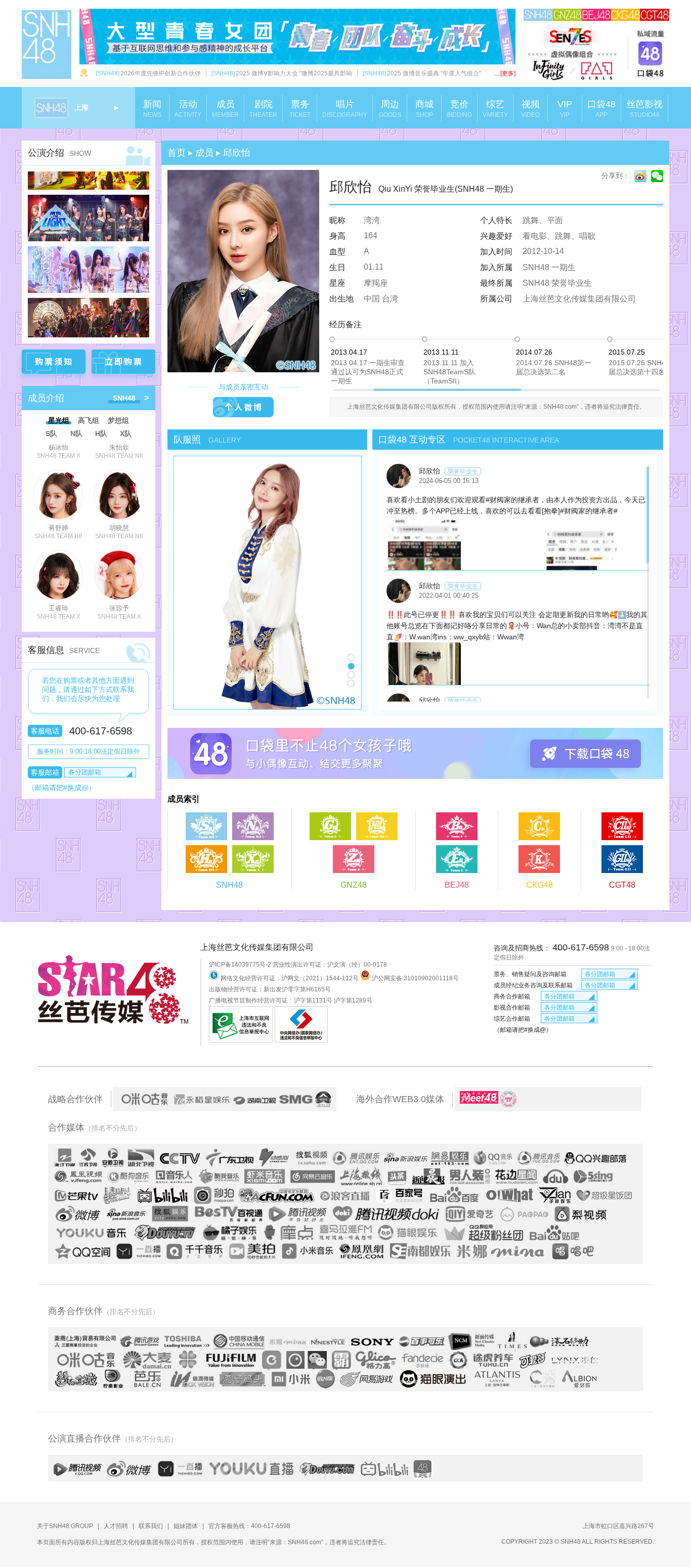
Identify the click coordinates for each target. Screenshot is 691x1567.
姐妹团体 (186, 1526)
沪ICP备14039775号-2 (240, 964)
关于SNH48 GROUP (65, 1526)
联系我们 (151, 1526)
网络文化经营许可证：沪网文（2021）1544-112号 (289, 978)
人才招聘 (116, 1526)
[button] (351, 658)
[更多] (504, 73)
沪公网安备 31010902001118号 (414, 978)
